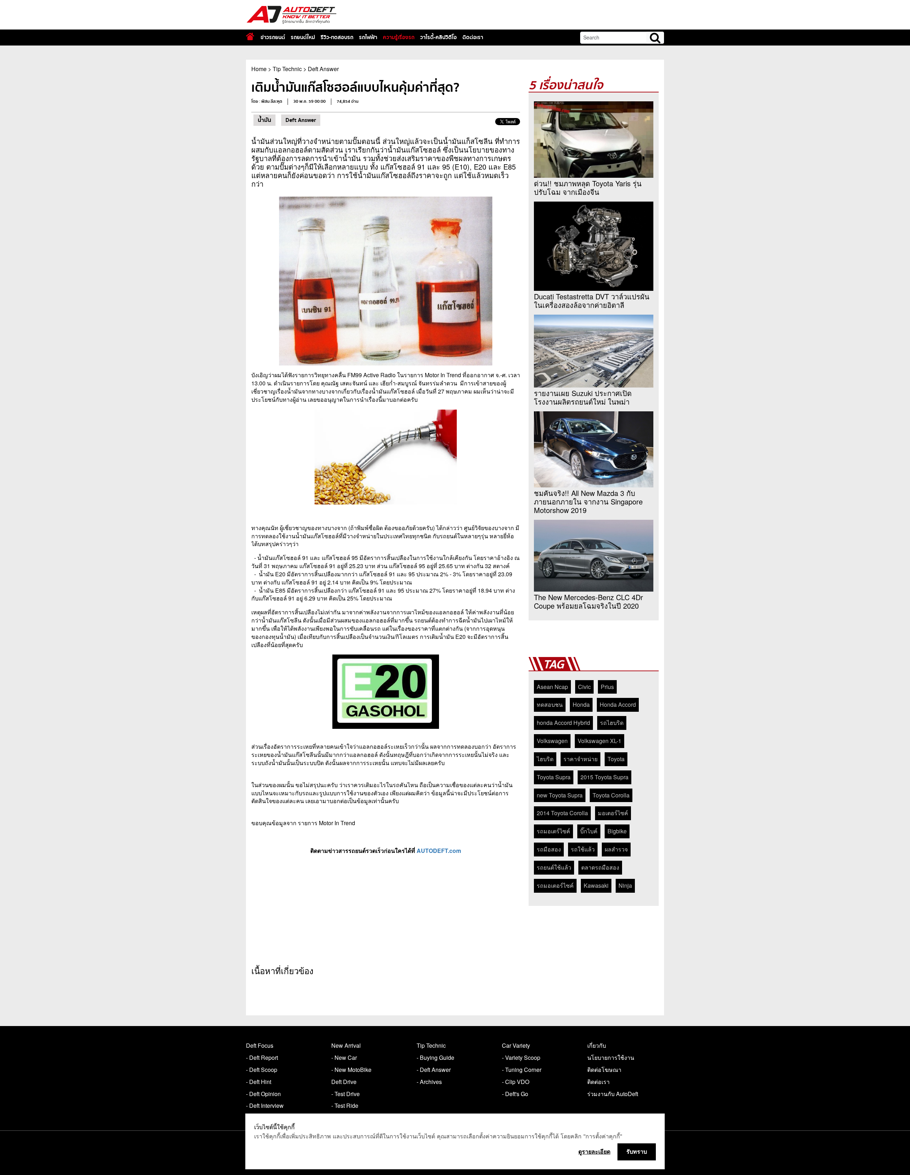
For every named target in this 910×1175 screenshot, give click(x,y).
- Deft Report (262, 1057)
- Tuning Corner (521, 1069)
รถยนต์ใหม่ (303, 37)
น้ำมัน (264, 120)
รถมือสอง (549, 849)
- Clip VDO (515, 1082)
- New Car (344, 1057)
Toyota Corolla (611, 795)
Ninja (625, 885)
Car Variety (516, 1045)
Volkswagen (552, 741)
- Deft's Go (515, 1094)
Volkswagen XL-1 (599, 741)
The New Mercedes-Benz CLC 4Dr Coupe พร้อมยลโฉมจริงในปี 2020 (588, 601)
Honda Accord (618, 704)
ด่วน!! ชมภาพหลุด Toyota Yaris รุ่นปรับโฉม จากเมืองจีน (588, 187)
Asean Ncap (552, 687)
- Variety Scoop (521, 1057)
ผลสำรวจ (616, 849)
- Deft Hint (258, 1082)
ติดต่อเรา (472, 37)
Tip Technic (287, 69)
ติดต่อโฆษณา (604, 1069)
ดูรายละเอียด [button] (594, 1151)
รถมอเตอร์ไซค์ (555, 885)
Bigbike (617, 831)
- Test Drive (345, 1094)
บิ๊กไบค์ (589, 831)
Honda (581, 704)
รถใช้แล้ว (583, 849)
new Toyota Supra (560, 795)
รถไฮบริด (611, 723)
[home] (250, 36)
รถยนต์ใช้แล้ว (554, 867)
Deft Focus (259, 1045)
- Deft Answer (434, 1069)
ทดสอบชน (550, 704)
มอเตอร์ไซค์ (613, 813)
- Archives (429, 1082)
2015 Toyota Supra (604, 777)
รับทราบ (636, 1151)
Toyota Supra (554, 777)
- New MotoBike (351, 1069)
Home (259, 69)
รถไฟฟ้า (368, 37)
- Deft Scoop (261, 1069)
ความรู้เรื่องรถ (398, 37)
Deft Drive (344, 1082)
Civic (584, 687)
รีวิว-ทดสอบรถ (337, 37)
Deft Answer (323, 69)
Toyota (616, 759)
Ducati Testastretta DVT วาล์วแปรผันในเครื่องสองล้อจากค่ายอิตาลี (591, 300)
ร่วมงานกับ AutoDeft (612, 1094)
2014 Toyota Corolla (562, 813)
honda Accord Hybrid (563, 723)
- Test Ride (344, 1105)
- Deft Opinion (263, 1094)
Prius (607, 687)
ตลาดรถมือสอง (600, 867)
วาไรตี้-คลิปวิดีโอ (438, 37)
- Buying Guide (435, 1057)
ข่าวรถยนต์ (273, 37)
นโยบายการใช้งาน (610, 1057)
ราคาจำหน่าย (580, 759)
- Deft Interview (265, 1105)
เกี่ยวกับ (596, 1045)
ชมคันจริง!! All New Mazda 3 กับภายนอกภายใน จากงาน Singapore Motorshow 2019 (588, 501)
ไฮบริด (545, 759)
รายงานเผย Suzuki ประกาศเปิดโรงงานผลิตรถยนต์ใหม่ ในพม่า (583, 397)
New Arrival (346, 1045)
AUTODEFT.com (439, 850)
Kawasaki (596, 885)
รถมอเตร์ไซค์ (553, 831)
